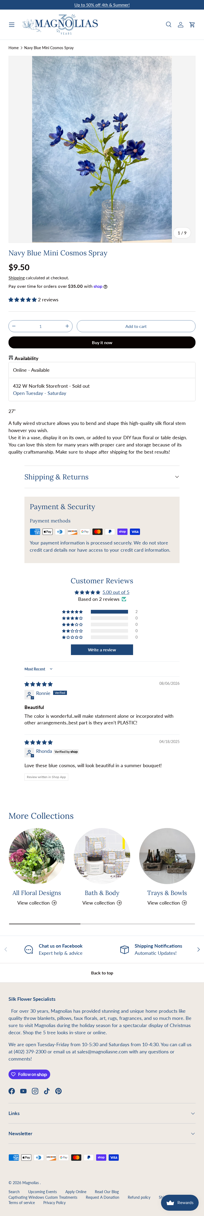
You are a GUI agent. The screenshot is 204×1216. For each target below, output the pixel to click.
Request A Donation (102, 1197)
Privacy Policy (54, 1203)
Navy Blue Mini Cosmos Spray (49, 48)
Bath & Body (102, 893)
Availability (27, 358)
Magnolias (31, 1183)
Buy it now (102, 342)
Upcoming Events (42, 1192)
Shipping (16, 277)
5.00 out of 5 (116, 592)
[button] (192, 25)
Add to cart (136, 326)
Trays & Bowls (167, 893)
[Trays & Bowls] (167, 856)
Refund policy (139, 1197)
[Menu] (12, 25)
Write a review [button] (102, 649)
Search (14, 1192)
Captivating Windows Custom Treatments (42, 1197)
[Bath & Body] (102, 856)
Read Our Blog (107, 1192)
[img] (38, 684)
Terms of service (21, 1203)
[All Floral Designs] (37, 856)
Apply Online (75, 1192)
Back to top (102, 972)
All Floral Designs (36, 893)
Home (13, 48)
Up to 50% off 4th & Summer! (102, 4)
